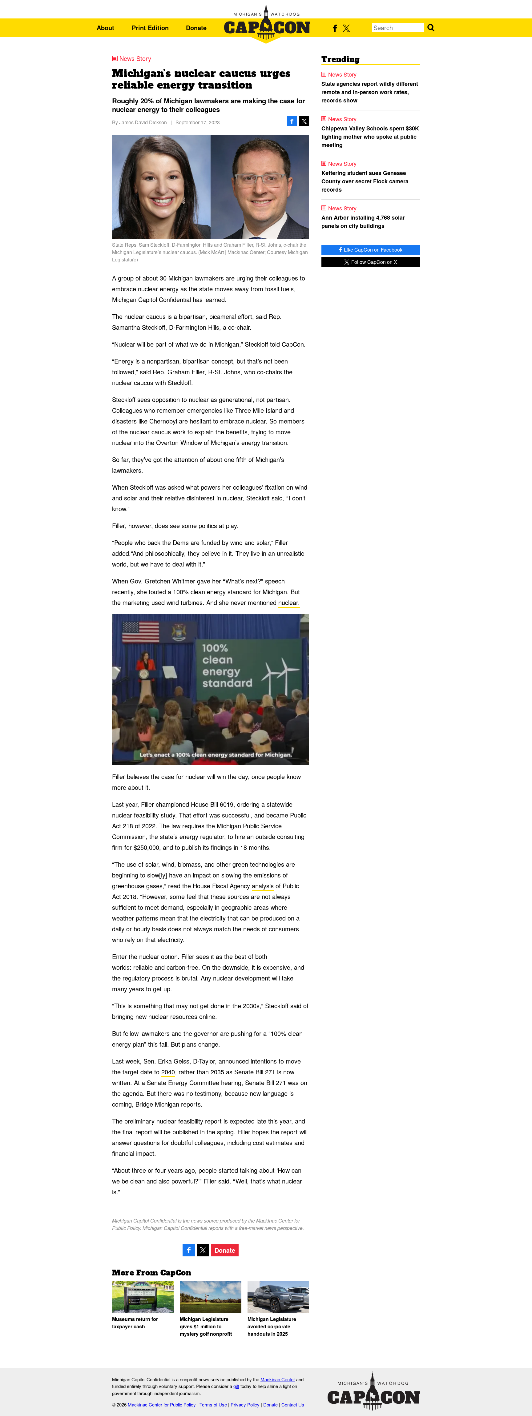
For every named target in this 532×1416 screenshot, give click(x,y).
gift (236, 1386)
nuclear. (289, 602)
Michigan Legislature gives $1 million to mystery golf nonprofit (206, 1326)
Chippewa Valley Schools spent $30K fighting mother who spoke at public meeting (370, 136)
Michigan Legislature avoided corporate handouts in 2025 (272, 1326)
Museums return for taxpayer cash (135, 1322)
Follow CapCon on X (373, 261)
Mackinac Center (277, 1379)
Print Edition (150, 27)
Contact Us (292, 1404)
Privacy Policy (245, 1404)
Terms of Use (213, 1404)
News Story (135, 58)
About (105, 27)
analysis (263, 885)
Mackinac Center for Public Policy (162, 1404)
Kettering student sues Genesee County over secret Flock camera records (365, 181)
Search (430, 27)
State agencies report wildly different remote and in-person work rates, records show (369, 92)
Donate (196, 27)
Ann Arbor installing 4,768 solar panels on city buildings (363, 221)
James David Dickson (143, 122)
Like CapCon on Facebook (372, 249)
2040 (168, 1071)
